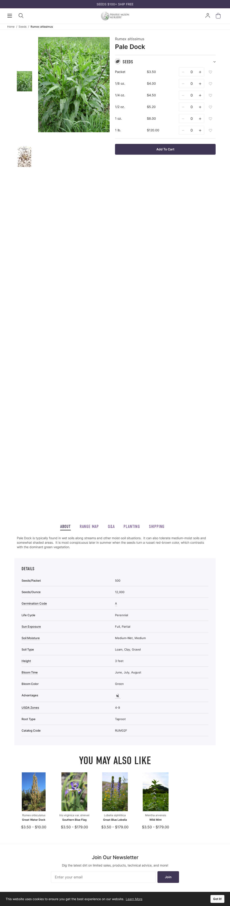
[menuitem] (24, 81)
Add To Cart (165, 149)
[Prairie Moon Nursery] (114, 15)
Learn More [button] (134, 899)
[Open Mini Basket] (219, 16)
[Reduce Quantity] (183, 71)
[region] (112, 542)
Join (168, 877)
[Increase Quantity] (200, 71)
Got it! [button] (217, 899)
